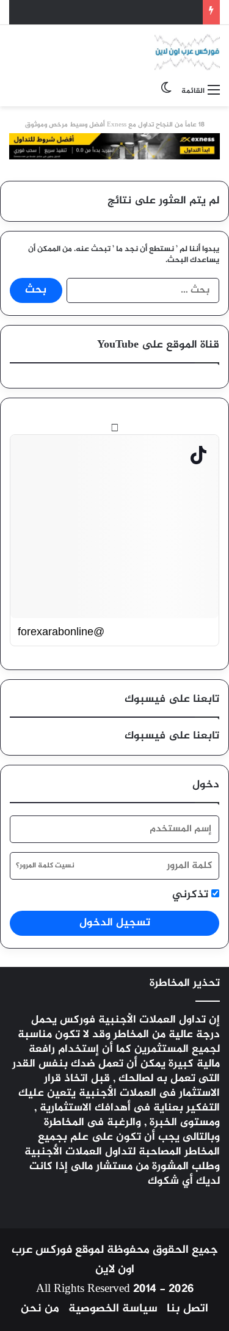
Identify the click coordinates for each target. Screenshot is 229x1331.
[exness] (114, 149)
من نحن (40, 1308)
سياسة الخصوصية (113, 1308)
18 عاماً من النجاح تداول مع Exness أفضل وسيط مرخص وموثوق (115, 125)
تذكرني (191, 895)
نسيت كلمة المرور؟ (45, 865)
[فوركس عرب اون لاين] (187, 52)
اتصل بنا (187, 1308)
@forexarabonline (61, 631)
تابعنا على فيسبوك (172, 736)
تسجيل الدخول (114, 923)
